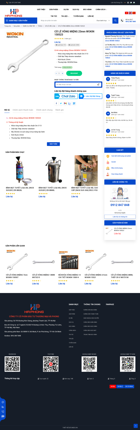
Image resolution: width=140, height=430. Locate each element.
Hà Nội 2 (120, 386)
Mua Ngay (74, 73)
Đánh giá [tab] (60, 110)
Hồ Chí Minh (129, 386)
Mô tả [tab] (7, 110)
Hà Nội (113, 386)
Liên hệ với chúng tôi (120, 217)
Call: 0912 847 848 (14, 2)
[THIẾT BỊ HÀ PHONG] (13, 13)
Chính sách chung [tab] (44, 110)
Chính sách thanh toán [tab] (23, 110)
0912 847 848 (120, 205)
